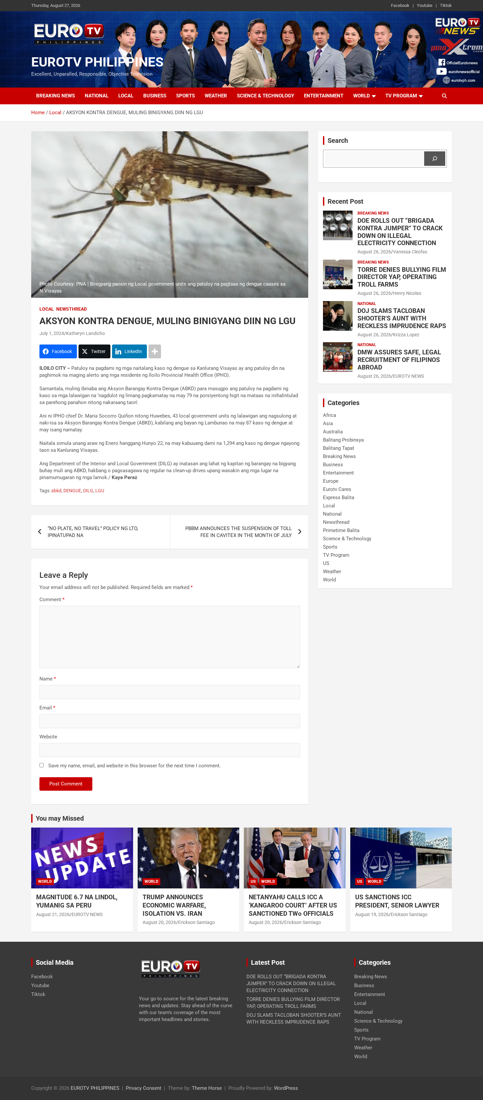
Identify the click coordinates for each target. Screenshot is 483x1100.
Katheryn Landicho (85, 333)
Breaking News (55, 96)
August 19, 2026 (372, 914)
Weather (216, 96)
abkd (56, 490)
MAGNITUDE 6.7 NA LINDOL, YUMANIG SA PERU (77, 901)
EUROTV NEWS (408, 376)
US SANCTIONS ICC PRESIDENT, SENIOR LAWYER (397, 901)
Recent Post (345, 201)
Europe (330, 481)
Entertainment (323, 96)
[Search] (434, 158)
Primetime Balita (341, 530)
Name (47, 679)
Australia (333, 432)
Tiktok (446, 5)
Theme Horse (207, 1088)
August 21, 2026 (53, 914)
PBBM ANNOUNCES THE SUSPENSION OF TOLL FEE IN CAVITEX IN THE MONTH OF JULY (238, 531)
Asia (328, 423)
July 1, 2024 (51, 333)
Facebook (400, 5)
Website (48, 737)
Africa (329, 415)
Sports (185, 96)
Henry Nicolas (407, 293)
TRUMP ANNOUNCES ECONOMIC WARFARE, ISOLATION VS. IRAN (175, 905)
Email (47, 708)
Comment (51, 599)
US (326, 563)
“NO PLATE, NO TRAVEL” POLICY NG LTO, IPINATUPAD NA (93, 531)
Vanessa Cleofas (410, 251)
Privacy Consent (143, 1088)
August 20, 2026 (159, 922)
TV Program (401, 96)
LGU (99, 490)
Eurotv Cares (337, 489)
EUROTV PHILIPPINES (97, 62)
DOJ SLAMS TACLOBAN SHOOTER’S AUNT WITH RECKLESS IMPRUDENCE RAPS (401, 318)
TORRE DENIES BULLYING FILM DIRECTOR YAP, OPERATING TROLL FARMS (401, 277)
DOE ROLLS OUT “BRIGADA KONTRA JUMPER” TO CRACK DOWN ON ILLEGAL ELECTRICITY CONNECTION (400, 232)
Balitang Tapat (338, 448)
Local (125, 96)
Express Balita (338, 497)
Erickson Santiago (196, 922)
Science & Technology (265, 96)
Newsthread (71, 309)
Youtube (424, 5)
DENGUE (72, 490)
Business (154, 96)
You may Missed (60, 818)
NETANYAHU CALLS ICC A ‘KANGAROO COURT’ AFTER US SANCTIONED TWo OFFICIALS (293, 905)
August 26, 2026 (374, 251)
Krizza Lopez (406, 334)
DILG (88, 490)
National (96, 96)
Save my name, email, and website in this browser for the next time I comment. (134, 766)
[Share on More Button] (155, 351)
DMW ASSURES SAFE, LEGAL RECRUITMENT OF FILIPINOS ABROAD (399, 359)
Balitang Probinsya (343, 440)
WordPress (286, 1088)
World (361, 96)
